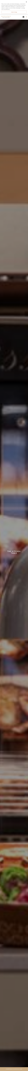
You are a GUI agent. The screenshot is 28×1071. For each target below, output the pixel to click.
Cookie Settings (14, 12)
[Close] (26, 1)
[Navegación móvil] (25, 16)
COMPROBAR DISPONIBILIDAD (14, 1069)
